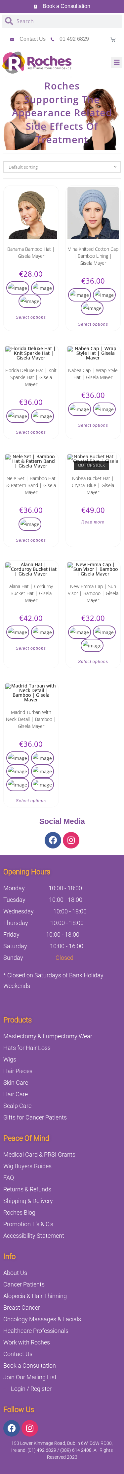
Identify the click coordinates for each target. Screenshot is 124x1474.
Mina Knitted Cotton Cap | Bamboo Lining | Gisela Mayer (92, 256)
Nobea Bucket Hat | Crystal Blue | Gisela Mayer (93, 485)
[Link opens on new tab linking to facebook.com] (53, 840)
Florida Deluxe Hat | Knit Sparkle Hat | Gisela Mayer (31, 377)
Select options (31, 317)
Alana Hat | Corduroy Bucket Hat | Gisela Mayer (31, 593)
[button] (116, 62)
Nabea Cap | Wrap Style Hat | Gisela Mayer (93, 373)
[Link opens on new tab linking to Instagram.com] (71, 840)
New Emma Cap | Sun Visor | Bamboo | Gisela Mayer (93, 593)
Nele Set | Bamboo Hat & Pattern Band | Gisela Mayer (31, 485)
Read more (92, 522)
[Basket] (113, 39)
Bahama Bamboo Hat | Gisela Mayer (31, 252)
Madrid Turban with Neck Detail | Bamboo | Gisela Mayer (31, 719)
